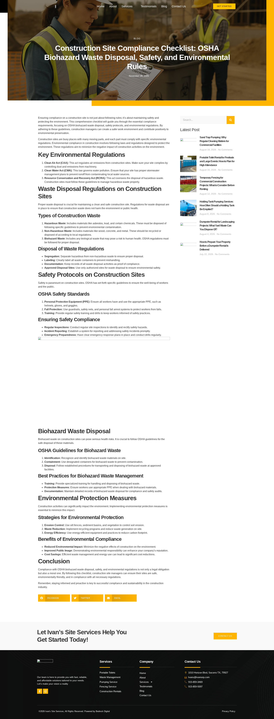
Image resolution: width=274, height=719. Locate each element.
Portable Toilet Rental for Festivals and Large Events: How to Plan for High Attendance (217, 161)
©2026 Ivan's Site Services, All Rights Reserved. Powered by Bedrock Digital (74, 711)
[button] (54, 598)
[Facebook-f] (39, 691)
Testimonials (149, 6)
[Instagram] (45, 691)
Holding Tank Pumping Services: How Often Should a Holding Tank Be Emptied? (217, 205)
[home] (55, 6)
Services (126, 6)
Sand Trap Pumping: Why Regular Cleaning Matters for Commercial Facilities (214, 141)
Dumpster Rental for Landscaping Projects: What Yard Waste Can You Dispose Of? (217, 225)
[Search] (231, 120)
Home (100, 6)
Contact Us (179, 6)
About (113, 6)
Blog (164, 6)
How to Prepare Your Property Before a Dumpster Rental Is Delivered (215, 246)
